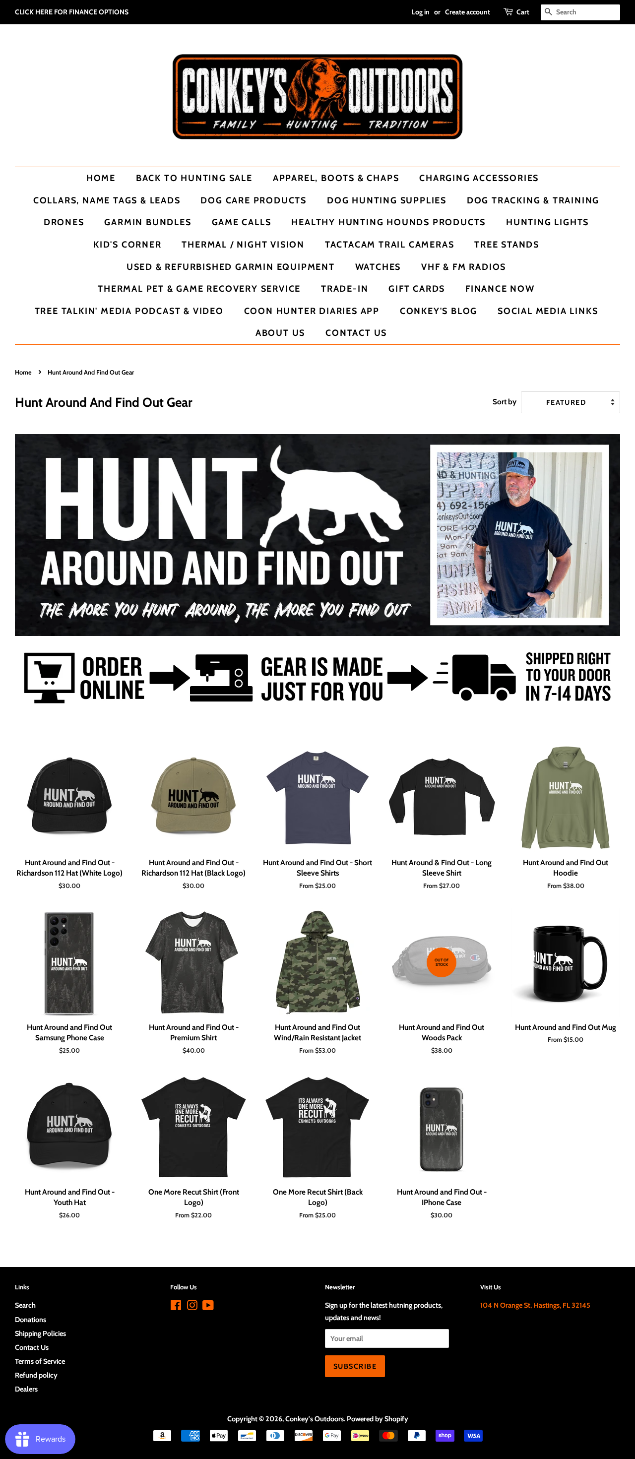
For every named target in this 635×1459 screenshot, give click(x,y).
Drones (64, 222)
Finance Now (500, 288)
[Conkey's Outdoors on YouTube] (208, 1307)
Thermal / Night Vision (243, 244)
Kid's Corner (127, 244)
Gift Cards (416, 288)
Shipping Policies (40, 1333)
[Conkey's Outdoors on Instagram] (192, 1307)
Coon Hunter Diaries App (312, 311)
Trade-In (344, 288)
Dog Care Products (253, 200)
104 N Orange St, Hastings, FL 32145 (535, 1305)
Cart (522, 11)
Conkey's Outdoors (314, 1418)
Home (101, 178)
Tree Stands (506, 244)
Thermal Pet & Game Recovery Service (199, 288)
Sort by (504, 401)
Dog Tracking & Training (533, 200)
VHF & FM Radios (463, 266)
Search (25, 1305)
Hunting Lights (547, 222)
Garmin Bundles (147, 222)
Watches (378, 266)
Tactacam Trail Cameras (389, 244)
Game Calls (241, 222)
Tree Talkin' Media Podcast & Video (129, 311)
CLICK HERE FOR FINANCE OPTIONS (71, 11)
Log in (421, 11)
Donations (30, 1319)
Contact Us (356, 332)
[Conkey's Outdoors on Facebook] (176, 1307)
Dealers (26, 1389)
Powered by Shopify (377, 1418)
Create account (467, 11)
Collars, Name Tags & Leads (107, 200)
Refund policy (36, 1375)
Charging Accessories (479, 178)
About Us (280, 332)
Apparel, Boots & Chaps (336, 178)
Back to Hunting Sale (194, 178)
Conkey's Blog (438, 311)
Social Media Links (548, 311)
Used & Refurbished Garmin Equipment (231, 266)
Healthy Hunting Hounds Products (388, 222)
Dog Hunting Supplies (386, 200)
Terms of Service (40, 1361)
